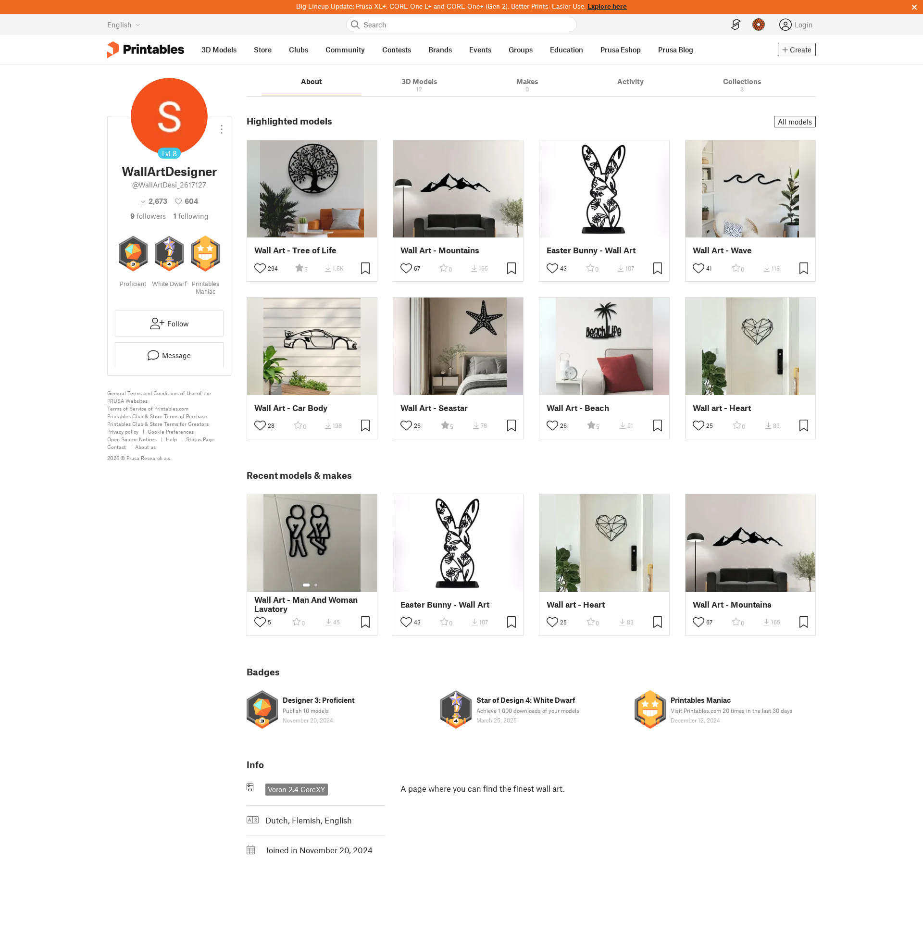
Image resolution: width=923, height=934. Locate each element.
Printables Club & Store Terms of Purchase (157, 416)
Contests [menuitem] (396, 49)
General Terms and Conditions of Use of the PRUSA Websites (159, 397)
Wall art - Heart (722, 407)
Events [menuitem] (480, 49)
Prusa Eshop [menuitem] (620, 49)
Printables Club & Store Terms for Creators (158, 424)
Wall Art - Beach (578, 407)
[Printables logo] (145, 49)
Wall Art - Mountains (439, 250)
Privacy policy (122, 431)
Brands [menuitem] (440, 49)
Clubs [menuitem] (298, 49)
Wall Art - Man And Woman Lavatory (306, 604)
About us (145, 447)
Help (171, 439)
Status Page (200, 439)
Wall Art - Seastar (434, 407)
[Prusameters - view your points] (758, 24)
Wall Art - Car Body (290, 407)
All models (795, 121)
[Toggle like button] (260, 268)
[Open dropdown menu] (221, 125)
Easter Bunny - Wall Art (591, 250)
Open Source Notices (132, 439)
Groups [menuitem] (521, 49)
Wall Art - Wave (722, 250)
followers (148, 216)
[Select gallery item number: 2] (316, 585)
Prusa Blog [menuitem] (675, 49)
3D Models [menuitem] (219, 49)
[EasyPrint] (736, 24)
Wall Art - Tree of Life (295, 250)
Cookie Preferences (171, 431)
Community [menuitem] (345, 49)
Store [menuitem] (263, 49)
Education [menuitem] (566, 49)
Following (191, 216)
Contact (116, 447)
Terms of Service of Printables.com (147, 408)
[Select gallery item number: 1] (306, 585)
